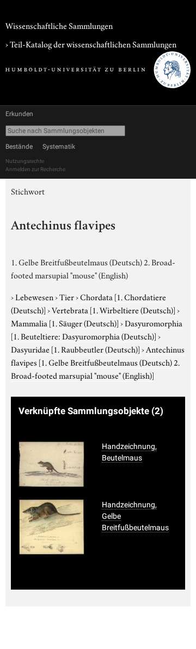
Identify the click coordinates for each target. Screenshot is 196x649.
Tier (67, 296)
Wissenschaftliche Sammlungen (59, 25)
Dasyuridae (75, 349)
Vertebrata (113, 310)
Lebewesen (35, 296)
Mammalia (65, 323)
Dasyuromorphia (96, 329)
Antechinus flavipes (98, 362)
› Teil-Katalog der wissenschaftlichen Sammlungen (90, 44)
